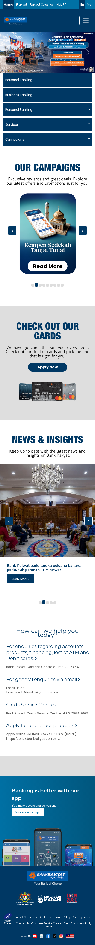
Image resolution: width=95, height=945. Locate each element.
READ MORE (20, 578)
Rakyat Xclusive (41, 4)
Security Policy (81, 916)
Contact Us (22, 923)
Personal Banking (18, 109)
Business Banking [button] (18, 95)
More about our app (27, 812)
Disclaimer (45, 916)
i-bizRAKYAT (65, 4)
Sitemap (9, 923)
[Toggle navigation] (85, 20)
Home (8, 4)
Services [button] (12, 124)
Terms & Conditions (25, 916)
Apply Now (47, 367)
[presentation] (12, 230)
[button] (32, 285)
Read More (47, 266)
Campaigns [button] (14, 139)
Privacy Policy (62, 916)
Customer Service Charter (46, 923)
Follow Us (25, 936)
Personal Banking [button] (18, 80)
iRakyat (21, 4)
